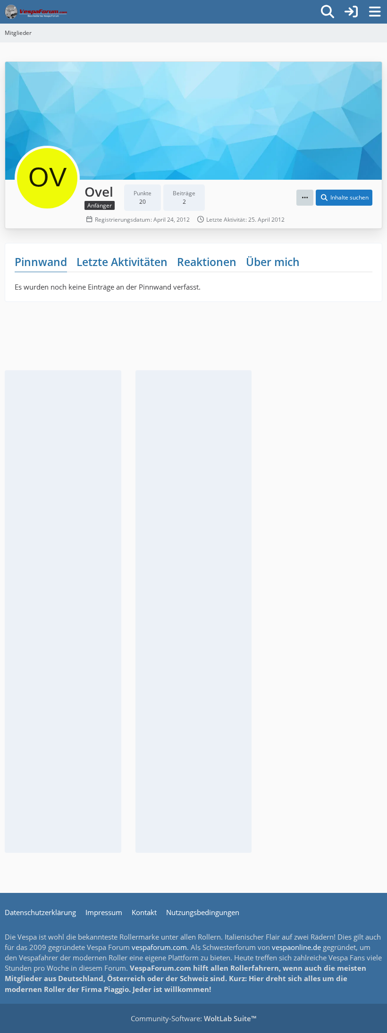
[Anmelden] (351, 12)
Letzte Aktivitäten (122, 261)
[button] (304, 198)
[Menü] (374, 11)
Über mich (273, 261)
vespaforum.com (159, 947)
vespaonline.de (296, 947)
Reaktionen (206, 261)
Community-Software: (193, 1018)
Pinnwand (41, 261)
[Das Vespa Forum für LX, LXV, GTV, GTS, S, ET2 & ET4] (36, 11)
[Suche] (327, 11)
